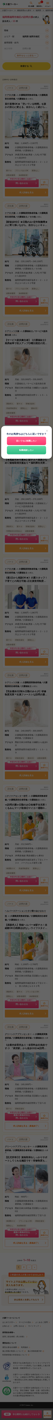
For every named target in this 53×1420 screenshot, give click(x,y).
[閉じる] (47, 430)
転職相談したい (26, 450)
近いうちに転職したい (26, 441)
